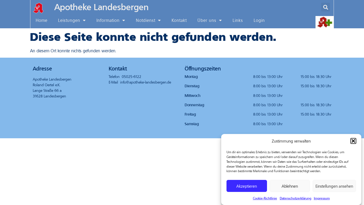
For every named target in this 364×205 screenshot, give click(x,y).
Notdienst (145, 20)
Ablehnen (290, 186)
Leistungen (69, 20)
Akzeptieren (246, 186)
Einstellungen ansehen (334, 186)
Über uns (206, 20)
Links (238, 20)
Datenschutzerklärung (295, 198)
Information (108, 20)
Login (259, 20)
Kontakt (179, 20)
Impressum (322, 198)
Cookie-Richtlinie (265, 198)
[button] (353, 141)
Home (41, 20)
